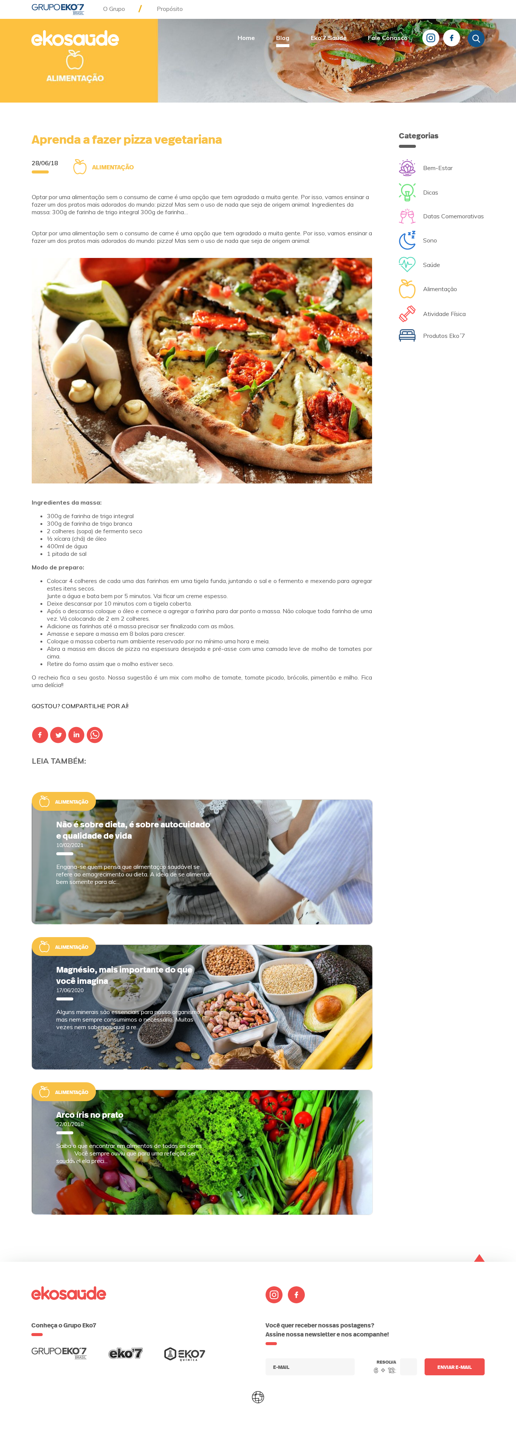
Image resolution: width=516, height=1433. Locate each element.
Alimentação (113, 166)
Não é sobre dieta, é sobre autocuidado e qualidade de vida (133, 829)
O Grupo (114, 8)
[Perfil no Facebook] (451, 37)
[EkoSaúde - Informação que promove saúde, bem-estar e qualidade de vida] (75, 39)
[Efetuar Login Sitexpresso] (225, 1398)
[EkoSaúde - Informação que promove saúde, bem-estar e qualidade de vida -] (59, 1357)
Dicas (430, 192)
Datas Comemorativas (453, 216)
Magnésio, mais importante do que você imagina (124, 975)
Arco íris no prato (90, 1114)
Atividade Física (444, 314)
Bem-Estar (438, 168)
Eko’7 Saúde (329, 37)
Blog (282, 37)
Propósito (170, 8)
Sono (430, 240)
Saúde (431, 264)
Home (246, 37)
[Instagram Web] (430, 37)
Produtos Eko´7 (444, 335)
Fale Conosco (388, 37)
